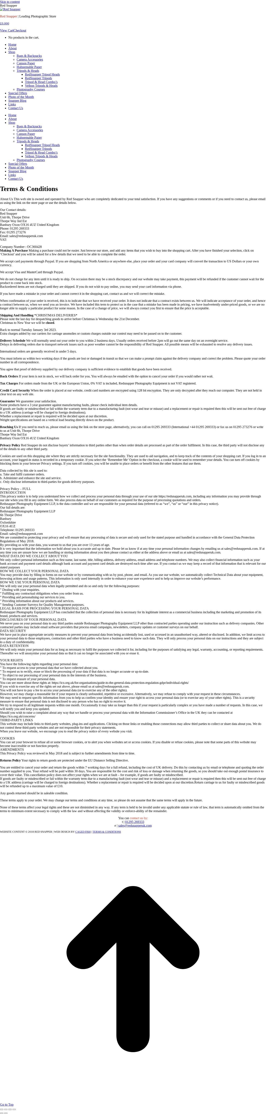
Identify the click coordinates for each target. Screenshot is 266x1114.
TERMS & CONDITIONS (106, 831)
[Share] (5, 1109)
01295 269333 (134, 822)
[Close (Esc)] (1, 1109)
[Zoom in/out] (14, 1109)
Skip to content (10, 2)
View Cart (7, 30)
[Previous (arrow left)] (1, 1113)
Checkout (20, 30)
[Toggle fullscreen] (10, 1109)
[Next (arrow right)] (5, 1113)
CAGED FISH (83, 831)
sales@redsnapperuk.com (135, 825)
